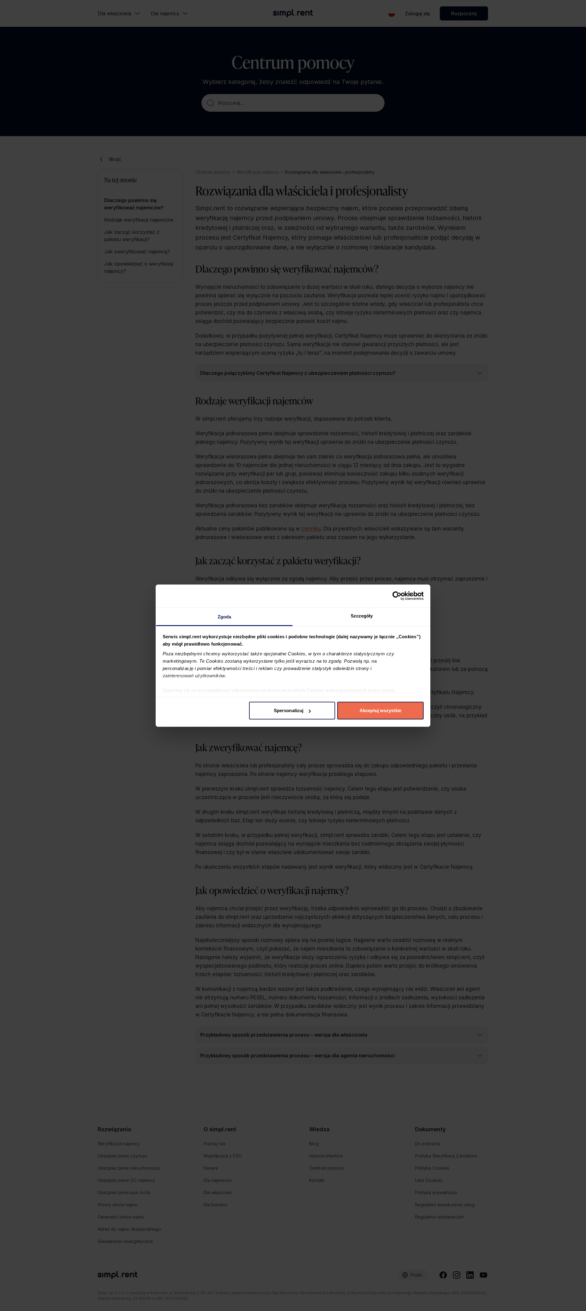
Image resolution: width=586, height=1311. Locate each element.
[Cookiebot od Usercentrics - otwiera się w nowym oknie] (397, 595)
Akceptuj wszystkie (380, 710)
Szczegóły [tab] (362, 615)
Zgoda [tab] (224, 616)
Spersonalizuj (288, 710)
